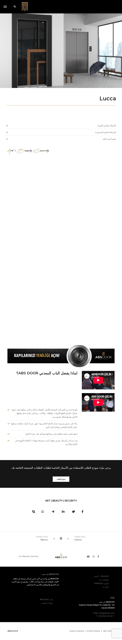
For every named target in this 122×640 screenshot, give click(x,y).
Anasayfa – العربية (101, 576)
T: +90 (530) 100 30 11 (105, 616)
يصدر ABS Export (46, 599)
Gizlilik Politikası (93, 631)
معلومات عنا (104, 580)
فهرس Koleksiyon (101, 583)
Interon (78, 539)
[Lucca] (82, 511)
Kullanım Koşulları (77, 631)
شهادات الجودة (47, 603)
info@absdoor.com (107, 613)
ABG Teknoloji (109, 631)
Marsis (44, 539)
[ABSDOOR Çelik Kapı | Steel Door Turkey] (24, 6)
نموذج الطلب (61, 479)
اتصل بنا (106, 587)
